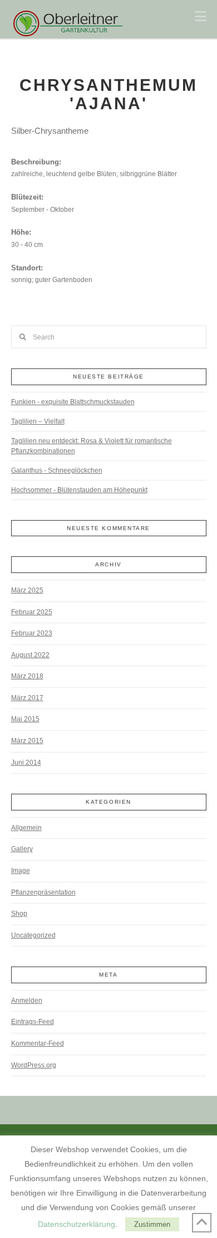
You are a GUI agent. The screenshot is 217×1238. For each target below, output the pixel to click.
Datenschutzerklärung (76, 1224)
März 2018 (27, 676)
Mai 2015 (25, 719)
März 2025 (27, 590)
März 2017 (27, 698)
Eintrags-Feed (32, 1022)
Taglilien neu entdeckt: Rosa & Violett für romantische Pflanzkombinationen (91, 446)
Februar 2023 (31, 633)
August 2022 (30, 655)
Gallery (22, 849)
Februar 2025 (31, 612)
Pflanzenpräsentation (43, 892)
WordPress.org (33, 1065)
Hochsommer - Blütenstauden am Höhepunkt (79, 490)
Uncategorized (33, 935)
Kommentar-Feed (37, 1043)
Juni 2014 (26, 762)
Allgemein (26, 828)
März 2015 (27, 741)
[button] (200, 16)
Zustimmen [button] (152, 1224)
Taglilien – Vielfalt (38, 421)
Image (20, 871)
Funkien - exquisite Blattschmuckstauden (73, 402)
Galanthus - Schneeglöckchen (56, 470)
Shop (19, 913)
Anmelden (26, 1000)
